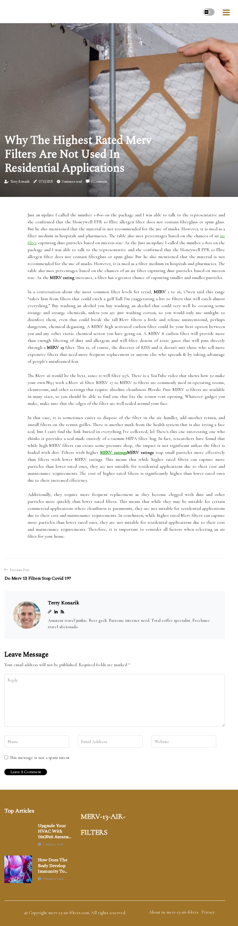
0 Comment (99, 181)
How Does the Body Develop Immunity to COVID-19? (52, 865)
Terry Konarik (20, 181)
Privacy (208, 912)
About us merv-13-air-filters (174, 912)
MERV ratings (113, 452)
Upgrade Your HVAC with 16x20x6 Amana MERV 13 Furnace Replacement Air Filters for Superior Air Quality (54, 831)
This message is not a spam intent (40, 757)
